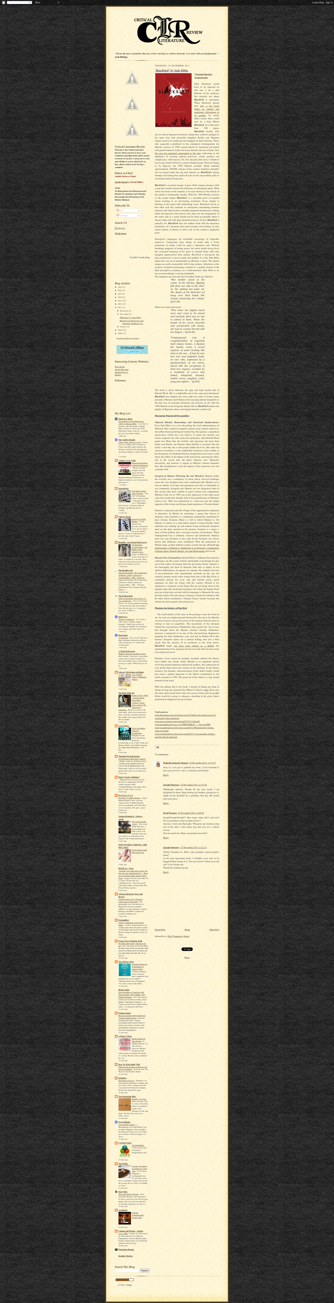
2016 (120, 290)
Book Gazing (123, 989)
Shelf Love (122, 616)
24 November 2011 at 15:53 (202, 762)
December (124, 310)
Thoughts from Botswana (129, 756)
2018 (120, 287)
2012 (120, 304)
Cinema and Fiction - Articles (130, 1231)
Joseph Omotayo (122, 182)
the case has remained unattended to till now (178, 153)
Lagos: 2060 (123, 1233)
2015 (120, 293)
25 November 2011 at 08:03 (191, 812)
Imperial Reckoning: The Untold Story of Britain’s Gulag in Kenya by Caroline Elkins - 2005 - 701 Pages (132, 575)
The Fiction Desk (125, 596)
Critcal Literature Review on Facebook (128, 338)
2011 (120, 307)
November (124, 314)
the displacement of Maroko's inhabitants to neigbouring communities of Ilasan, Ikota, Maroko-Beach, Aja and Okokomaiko (187, 548)
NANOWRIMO (138, 1145)
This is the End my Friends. (128, 1194)
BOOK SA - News (125, 868)
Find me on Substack (126, 619)
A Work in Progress (126, 651)
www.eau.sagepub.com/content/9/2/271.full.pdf (177, 721)
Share (187, 957)
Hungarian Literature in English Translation (140, 464)
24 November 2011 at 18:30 (193, 784)
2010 (120, 330)
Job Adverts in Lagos (126, 1080)
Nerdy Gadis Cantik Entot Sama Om (139, 851)
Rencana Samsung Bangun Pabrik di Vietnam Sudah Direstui (131, 1016)
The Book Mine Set (126, 693)
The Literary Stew (126, 961)
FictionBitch (123, 920)
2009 (120, 333)
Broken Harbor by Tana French (138, 1039)
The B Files (123, 1163)
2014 (120, 297)
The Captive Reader (126, 439)
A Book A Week (125, 1036)
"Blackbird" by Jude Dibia (130, 317)
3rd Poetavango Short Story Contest (132, 759)
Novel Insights (124, 1122)
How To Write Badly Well (129, 1064)
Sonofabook (123, 488)
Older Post (214, 929)
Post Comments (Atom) (178, 936)
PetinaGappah (124, 1013)
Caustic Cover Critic (127, 460)
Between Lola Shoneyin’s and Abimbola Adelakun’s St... (132, 322)
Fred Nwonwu (170, 812)
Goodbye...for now (139, 1099)
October (123, 326)
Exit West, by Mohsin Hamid (129, 798)
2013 (120, 300)
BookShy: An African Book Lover (132, 542)
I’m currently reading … (128, 1124)
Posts (121, 210)
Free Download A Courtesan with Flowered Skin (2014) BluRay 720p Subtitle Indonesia (131, 994)
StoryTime (122, 1191)
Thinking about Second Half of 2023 (132, 654)
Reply (166, 775)
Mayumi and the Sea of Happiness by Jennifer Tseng (139, 966)
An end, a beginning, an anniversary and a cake (139, 1168)
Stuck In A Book (125, 419)
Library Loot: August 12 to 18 (129, 442)
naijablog (122, 1078)
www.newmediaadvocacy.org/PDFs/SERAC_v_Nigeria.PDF (182, 724)
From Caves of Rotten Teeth (130, 941)
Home (187, 929)
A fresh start (123, 638)
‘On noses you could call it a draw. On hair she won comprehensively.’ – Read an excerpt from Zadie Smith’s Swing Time (133, 874)
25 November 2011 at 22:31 (193, 847)
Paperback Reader (126, 1249)
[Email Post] (157, 747)
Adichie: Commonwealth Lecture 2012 (138, 1215)
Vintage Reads (124, 516)
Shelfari (118, 374)
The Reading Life (125, 570)
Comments (123, 215)
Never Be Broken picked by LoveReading (138, 730)
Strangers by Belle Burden (139, 520)
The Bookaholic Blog (127, 1096)
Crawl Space (123, 725)
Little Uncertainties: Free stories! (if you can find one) (132, 599)
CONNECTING (125, 1143)
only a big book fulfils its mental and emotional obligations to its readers (206, 110)
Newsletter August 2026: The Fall (139, 492)
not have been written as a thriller (194, 645)
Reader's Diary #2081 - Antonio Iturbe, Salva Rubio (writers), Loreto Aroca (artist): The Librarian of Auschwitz (133, 702)
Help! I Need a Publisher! (129, 777)
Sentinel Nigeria (121, 372)
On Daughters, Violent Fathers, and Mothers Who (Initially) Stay (139, 548)
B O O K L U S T (125, 795)
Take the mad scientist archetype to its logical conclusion (132, 1068)
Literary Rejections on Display (131, 672)
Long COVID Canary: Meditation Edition (139, 677)
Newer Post (160, 929)
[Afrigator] (120, 228)
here (207, 689)
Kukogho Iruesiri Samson (175, 762)
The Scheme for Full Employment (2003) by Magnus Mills (131, 422)
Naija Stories (120, 366)
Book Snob (123, 635)
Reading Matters (125, 1256)
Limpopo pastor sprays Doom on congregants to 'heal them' (130, 900)
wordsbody (123, 1210)
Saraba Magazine (122, 369)
